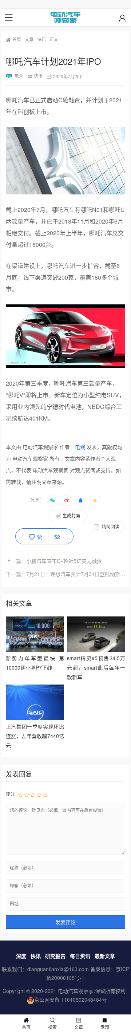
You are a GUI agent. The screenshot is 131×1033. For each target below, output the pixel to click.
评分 (10, 794)
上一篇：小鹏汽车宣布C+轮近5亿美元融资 (54, 560)
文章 (29, 39)
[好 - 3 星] (32, 794)
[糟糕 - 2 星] (26, 794)
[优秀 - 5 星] (45, 794)
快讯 (41, 39)
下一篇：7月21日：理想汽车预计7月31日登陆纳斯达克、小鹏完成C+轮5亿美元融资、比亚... (66, 573)
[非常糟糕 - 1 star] (20, 794)
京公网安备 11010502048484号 (70, 999)
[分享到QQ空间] (95, 500)
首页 (16, 39)
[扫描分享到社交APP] (52, 500)
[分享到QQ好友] (80, 500)
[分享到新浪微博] (66, 500)
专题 (104, 1027)
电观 (19, 75)
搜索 (52, 1027)
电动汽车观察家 (76, 990)
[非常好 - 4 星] (38, 794)
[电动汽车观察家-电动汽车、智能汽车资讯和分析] (65, 17)
